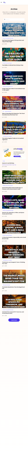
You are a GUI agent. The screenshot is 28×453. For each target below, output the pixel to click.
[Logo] (4, 2)
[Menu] (1, 2)
